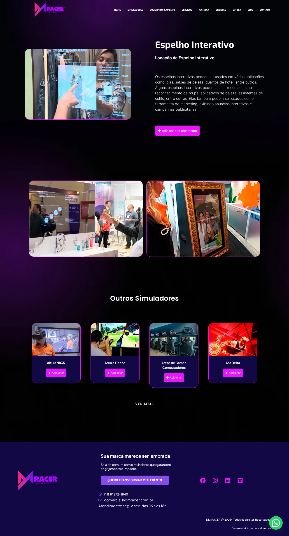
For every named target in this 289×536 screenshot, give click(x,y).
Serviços (187, 9)
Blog (250, 9)
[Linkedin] (227, 480)
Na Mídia (204, 9)
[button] (276, 523)
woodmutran (263, 528)
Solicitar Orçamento (162, 9)
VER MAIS (144, 404)
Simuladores (135, 9)
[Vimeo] (240, 480)
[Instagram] (215, 480)
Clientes (221, 9)
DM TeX (237, 9)
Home (117, 9)
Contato (265, 9)
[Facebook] (203, 480)
